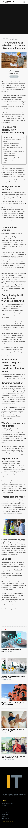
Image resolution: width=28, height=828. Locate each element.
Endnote (5, 162)
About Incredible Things (7, 803)
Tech (2, 652)
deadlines (11, 544)
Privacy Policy (5, 814)
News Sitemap (5, 818)
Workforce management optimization (15, 157)
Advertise (4, 809)
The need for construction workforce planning (12, 140)
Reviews (9, 652)
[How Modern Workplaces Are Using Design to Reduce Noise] (14, 666)
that (2, 211)
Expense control (10, 158)
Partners (4, 810)
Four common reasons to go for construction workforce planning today (13, 152)
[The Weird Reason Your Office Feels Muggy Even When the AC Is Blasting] (14, 745)
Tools (10, 679)
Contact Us (4, 805)
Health (5, 652)
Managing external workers (12, 143)
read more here (5, 122)
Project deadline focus (11, 160)
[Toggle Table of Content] (23, 137)
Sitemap (4, 816)
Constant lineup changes (12, 145)
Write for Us (4, 807)
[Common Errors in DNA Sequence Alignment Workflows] (14, 639)
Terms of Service (6, 812)
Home (4, 38)
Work (7, 38)
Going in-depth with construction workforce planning (13, 148)
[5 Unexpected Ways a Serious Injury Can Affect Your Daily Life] (14, 719)
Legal (2, 732)
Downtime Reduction (11, 155)
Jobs (5, 759)
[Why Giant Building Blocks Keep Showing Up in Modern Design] (14, 692)
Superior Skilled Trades (16, 273)
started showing (14, 246)
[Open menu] (24, 2)
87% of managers (8, 211)
